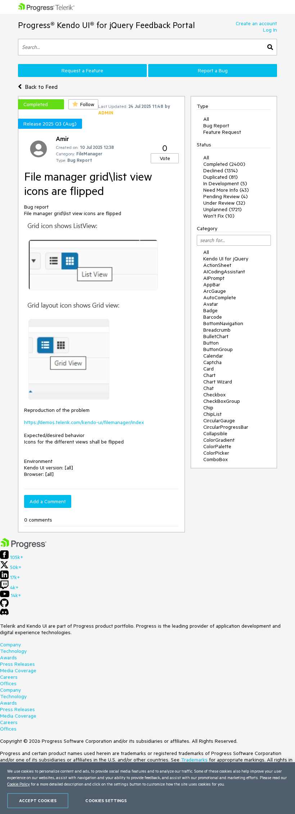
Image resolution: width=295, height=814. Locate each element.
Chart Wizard (217, 381)
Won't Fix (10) (219, 216)
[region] (147, 788)
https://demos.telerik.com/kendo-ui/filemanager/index (84, 422)
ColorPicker (216, 453)
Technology (13, 651)
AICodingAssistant (224, 271)
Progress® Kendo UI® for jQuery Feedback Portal (106, 25)
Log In (270, 30)
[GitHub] (4, 605)
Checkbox (214, 394)
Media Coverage (18, 670)
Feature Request (222, 132)
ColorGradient (219, 440)
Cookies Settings (106, 800)
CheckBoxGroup (221, 401)
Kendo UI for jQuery (225, 258)
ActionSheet (217, 265)
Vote (165, 158)
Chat (208, 388)
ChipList (212, 414)
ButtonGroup (218, 349)
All (206, 119)
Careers (9, 677)
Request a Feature (82, 70)
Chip (208, 407)
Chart (209, 375)
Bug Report (216, 125)
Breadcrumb (217, 330)
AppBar (211, 284)
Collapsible (215, 433)
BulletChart (215, 336)
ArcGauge (214, 291)
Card (208, 368)
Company (10, 644)
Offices (8, 683)
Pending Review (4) (225, 196)
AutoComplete (219, 297)
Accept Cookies (37, 800)
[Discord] (4, 613)
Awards (8, 657)
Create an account (256, 23)
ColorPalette (217, 446)
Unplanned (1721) (222, 209)
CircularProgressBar (225, 427)
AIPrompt (213, 278)
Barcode (212, 317)
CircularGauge (219, 420)
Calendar (213, 356)
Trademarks (194, 759)
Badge (210, 310)
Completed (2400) (224, 164)
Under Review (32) (224, 203)
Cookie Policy (18, 784)
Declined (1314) (220, 170)
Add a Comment (48, 501)
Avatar (210, 304)
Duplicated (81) (220, 177)
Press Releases (17, 664)
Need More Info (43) (226, 190)
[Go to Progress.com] (23, 547)
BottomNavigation (223, 323)
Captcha (212, 362)
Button (211, 343)
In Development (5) (225, 183)
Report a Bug (213, 70)
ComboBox (215, 459)
